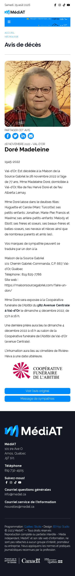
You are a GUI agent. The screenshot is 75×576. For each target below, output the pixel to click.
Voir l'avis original (37, 391)
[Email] (31, 136)
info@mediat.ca (15, 494)
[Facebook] (8, 136)
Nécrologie (11, 36)
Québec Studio (32, 526)
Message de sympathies (37, 398)
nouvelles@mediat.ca (19, 506)
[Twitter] (15, 136)
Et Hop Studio (61, 526)
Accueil (9, 32)
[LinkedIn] (23, 136)
